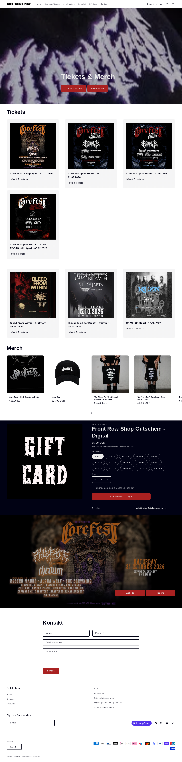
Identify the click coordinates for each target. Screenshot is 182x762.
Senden (51, 671)
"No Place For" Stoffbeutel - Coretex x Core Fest (106, 398)
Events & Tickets (73, 88)
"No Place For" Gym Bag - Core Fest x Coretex (151, 398)
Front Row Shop (19, 756)
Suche (9, 694)
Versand (106, 447)
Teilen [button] (97, 508)
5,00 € (98, 456)
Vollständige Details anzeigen (149, 508)
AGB (96, 689)
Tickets (160, 593)
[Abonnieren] (51, 723)
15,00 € (125, 456)
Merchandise (97, 88)
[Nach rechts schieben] (97, 413)
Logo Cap (56, 397)
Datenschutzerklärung (104, 698)
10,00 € (111, 456)
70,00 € (141, 462)
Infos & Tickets (17, 179)
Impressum (99, 693)
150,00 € (143, 468)
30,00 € (154, 456)
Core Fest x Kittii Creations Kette (24, 397)
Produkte (11, 704)
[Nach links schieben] (85, 413)
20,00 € (139, 456)
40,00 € (98, 462)
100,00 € (127, 468)
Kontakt (10, 699)
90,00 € (112, 468)
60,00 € (126, 462)
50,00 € (112, 462)
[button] (161, 4)
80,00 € (155, 462)
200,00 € (158, 468)
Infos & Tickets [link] (75, 332)
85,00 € (98, 468)
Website (130, 593)
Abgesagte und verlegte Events (108, 703)
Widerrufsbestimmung (104, 707)
